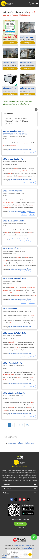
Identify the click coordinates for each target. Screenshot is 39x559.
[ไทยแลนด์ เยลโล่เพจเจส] (15, 499)
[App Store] (30, 508)
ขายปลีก (17, 118)
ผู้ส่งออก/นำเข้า (26, 121)
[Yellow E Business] (11, 499)
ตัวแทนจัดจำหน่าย (12, 121)
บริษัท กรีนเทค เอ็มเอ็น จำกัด (13, 159)
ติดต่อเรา (6, 493)
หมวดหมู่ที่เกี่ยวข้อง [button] (11, 437)
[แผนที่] (23, 152)
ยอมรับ (30, 554)
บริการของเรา (7, 489)
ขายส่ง (9, 118)
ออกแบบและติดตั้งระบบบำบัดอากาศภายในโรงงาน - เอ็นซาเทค (15, 132)
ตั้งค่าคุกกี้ (25, 554)
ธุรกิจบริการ (11, 124)
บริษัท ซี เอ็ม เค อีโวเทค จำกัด (13, 221)
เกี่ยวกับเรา (6, 485)
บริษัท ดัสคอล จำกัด (10, 308)
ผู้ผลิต (25, 118)
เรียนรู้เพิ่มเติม (16, 557)
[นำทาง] (32, 152)
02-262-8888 (20, 524)
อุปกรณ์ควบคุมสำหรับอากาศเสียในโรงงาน (20, 149)
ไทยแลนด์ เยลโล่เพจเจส (19, 467)
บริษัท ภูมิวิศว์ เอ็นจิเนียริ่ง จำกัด (14, 393)
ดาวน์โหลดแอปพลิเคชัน (28, 505)
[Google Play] (30, 513)
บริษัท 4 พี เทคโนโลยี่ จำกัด (12, 191)
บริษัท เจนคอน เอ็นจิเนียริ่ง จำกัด (14, 278)
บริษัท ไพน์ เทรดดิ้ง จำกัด (11, 248)
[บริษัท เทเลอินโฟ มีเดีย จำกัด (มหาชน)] (20, 539)
